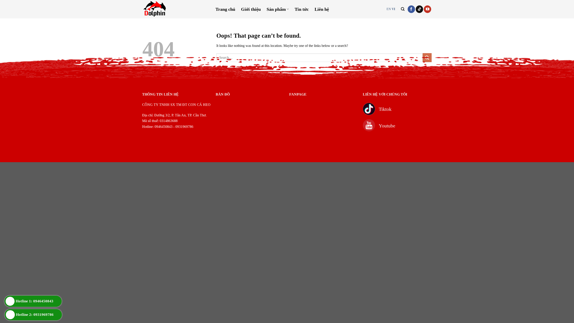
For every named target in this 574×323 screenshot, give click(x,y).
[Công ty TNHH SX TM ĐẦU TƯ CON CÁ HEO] (168, 9)
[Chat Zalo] (543, 302)
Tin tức (302, 9)
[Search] (402, 9)
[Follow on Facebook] (411, 9)
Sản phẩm (276, 9)
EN (389, 9)
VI (393, 9)
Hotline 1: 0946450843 (34, 301)
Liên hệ (322, 9)
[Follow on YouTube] (427, 9)
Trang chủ (225, 9)
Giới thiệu (251, 9)
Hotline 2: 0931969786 (35, 314)
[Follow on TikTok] (419, 9)
